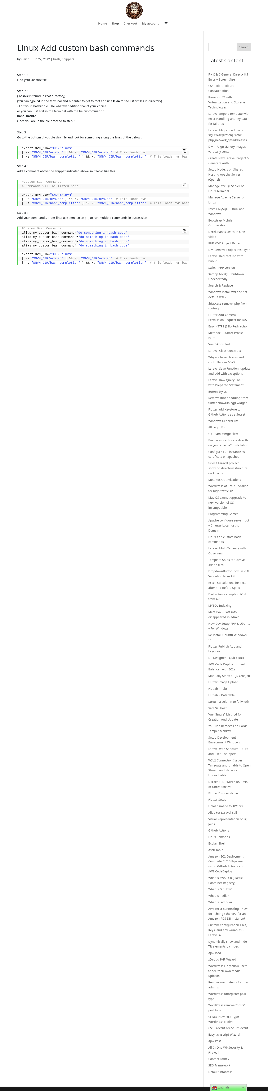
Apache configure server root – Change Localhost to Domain (228, 525)
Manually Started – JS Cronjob (229, 676)
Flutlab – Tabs (218, 689)
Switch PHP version (221, 268)
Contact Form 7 (218, 1059)
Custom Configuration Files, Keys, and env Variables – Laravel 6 (227, 930)
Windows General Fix (223, 421)
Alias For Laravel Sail (222, 813)
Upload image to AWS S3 (225, 806)
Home (102, 23)
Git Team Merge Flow (223, 434)
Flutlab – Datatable (221, 695)
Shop (115, 23)
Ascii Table (215, 850)
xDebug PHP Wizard (222, 959)
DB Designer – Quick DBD (226, 658)
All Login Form (218, 427)
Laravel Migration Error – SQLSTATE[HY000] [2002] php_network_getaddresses (227, 135)
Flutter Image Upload (223, 682)
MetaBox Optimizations (224, 480)
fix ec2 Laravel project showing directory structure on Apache (227, 468)
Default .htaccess (220, 1072)
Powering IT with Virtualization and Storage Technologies (226, 102)
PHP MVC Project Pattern (225, 243)
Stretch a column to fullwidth (228, 702)
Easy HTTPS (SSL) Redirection (228, 326)
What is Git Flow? (220, 889)
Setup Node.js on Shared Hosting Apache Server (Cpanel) (225, 174)
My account (150, 23)
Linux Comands (219, 837)
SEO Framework (219, 1065)
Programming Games (223, 514)
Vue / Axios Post (219, 344)
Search (244, 47)
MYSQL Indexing (220, 605)
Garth (25, 59)
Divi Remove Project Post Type (229, 250)
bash (56, 59)
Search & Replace (220, 285)
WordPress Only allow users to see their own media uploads (227, 971)
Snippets (68, 59)
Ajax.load (214, 953)
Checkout (130, 23)
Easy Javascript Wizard (224, 1034)
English (223, 1087)
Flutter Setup (217, 800)
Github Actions (218, 830)
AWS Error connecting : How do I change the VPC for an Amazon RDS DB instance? (227, 914)
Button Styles (217, 392)
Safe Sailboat (217, 708)
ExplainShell (216, 843)
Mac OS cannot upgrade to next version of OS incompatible (227, 502)
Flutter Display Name (223, 793)
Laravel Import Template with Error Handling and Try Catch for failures (229, 119)
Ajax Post (214, 1041)
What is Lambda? (220, 902)
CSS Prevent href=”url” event (228, 1028)
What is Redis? (218, 896)
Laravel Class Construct (224, 351)
